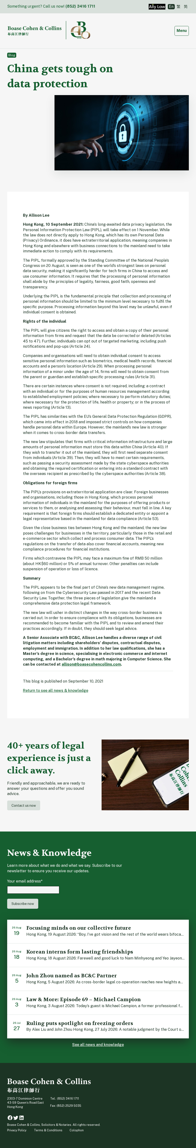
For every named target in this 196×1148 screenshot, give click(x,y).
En (171, 6)
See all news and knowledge (98, 1044)
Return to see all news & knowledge (55, 690)
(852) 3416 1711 (80, 6)
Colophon (77, 1130)
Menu (182, 30)
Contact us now (23, 805)
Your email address (25, 881)
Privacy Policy (17, 1130)
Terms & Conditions (48, 1130)
